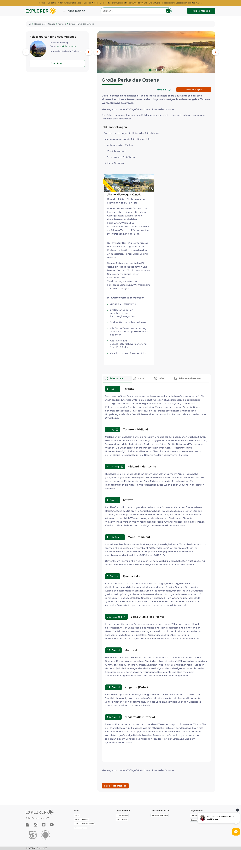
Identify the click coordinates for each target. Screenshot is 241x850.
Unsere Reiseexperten (159, 815)
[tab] (117, 379)
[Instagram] (35, 824)
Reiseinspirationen (81, 819)
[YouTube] (52, 824)
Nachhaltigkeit (122, 819)
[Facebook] (27, 824)
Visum (77, 815)
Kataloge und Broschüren (84, 824)
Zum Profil (57, 63)
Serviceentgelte (80, 828)
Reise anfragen (201, 10)
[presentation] (117, 378)
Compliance (195, 820)
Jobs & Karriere (122, 815)
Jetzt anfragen (193, 89)
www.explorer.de (139, 3)
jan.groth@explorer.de (66, 46)
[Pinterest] (43, 824)
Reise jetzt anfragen (115, 785)
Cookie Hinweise (197, 815)
